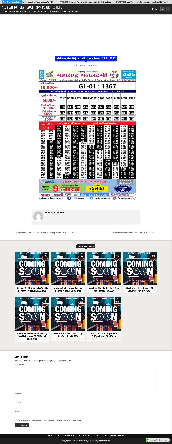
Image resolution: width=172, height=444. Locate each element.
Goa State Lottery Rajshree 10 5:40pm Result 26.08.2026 (103, 335)
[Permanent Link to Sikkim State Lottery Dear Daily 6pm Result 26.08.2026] (68, 314)
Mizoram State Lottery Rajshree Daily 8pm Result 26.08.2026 (68, 289)
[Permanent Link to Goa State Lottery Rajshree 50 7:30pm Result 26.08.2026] (140, 268)
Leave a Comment (92, 65)
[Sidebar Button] (168, 9)
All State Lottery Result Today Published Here (32, 7)
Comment (19, 364)
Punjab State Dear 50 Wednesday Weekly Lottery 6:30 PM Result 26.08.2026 (32, 336)
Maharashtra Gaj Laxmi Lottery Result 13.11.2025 (86, 58)
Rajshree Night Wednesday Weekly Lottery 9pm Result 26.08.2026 (32, 289)
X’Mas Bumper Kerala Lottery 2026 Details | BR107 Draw (101, 436)
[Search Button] (162, 9)
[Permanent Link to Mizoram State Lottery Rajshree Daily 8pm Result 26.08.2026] (68, 268)
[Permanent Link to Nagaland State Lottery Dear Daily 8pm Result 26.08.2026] (104, 268)
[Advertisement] (86, 36)
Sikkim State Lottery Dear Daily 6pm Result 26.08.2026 (68, 335)
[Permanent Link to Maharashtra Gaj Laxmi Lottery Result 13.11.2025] (86, 136)
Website (18, 411)
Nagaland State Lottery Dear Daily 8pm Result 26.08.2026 (104, 289)
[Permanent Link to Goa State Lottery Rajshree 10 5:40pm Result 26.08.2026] (104, 314)
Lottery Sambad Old (65, 436)
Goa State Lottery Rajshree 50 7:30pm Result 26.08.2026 (139, 289)
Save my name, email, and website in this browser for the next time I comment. (49, 420)
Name (18, 393)
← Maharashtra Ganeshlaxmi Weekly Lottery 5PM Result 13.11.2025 (44, 232)
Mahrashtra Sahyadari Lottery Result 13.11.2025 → (135, 232)
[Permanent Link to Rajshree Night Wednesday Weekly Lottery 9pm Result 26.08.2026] (32, 268)
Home (154, 9)
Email (18, 402)
